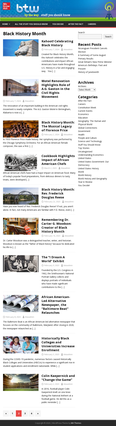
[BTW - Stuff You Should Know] (58, 19)
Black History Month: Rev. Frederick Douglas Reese (58, 193)
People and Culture (87, 137)
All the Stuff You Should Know (31, 24)
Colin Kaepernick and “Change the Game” (58, 378)
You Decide (58, 24)
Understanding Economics (91, 154)
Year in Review (85, 181)
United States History (88, 168)
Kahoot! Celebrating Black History (57, 43)
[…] (53, 71)
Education (83, 117)
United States (84, 158)
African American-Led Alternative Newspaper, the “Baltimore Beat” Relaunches (56, 305)
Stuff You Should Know (89, 144)
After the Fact (75, 24)
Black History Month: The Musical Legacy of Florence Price (58, 126)
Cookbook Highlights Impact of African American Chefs (58, 160)
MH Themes (76, 423)
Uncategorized (85, 151)
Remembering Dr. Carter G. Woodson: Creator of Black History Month (56, 225)
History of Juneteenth (88, 72)
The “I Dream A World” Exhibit (53, 259)
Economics (83, 114)
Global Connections (87, 127)
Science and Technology (90, 141)
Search (81, 32)
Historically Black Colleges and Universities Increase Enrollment (58, 344)
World (81, 171)
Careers (92, 24)
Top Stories (83, 148)
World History (84, 175)
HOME (5, 24)
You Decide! (84, 185)
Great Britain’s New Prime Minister (95, 61)
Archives (82, 86)
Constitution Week (87, 107)
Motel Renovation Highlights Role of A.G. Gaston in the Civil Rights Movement (56, 89)
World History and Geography (92, 178)
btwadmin (68, 49)
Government (84, 131)
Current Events (85, 110)
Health (81, 134)
